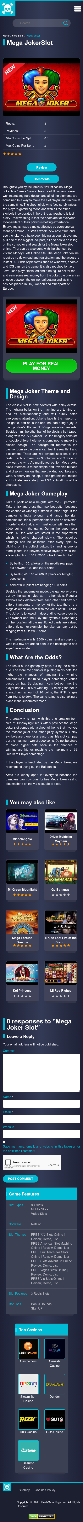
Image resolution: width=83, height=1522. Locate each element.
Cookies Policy (45, 1490)
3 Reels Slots (40, 1293)
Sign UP (37, 1308)
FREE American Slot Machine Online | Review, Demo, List (51, 1245)
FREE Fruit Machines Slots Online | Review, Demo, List (50, 1254)
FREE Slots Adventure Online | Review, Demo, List (52, 1263)
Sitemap (24, 1490)
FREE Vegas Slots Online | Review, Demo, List (49, 1272)
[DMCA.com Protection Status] (42, 1516)
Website (8, 1127)
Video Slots (39, 1214)
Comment (9, 1051)
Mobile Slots (39, 1209)
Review (41, 167)
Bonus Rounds (41, 1304)
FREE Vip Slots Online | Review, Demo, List (47, 1280)
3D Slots (37, 1205)
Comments (42, 179)
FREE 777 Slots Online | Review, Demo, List (48, 1236)
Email (8, 1112)
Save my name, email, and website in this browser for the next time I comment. (41, 1148)
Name (8, 1097)
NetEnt (36, 1224)
